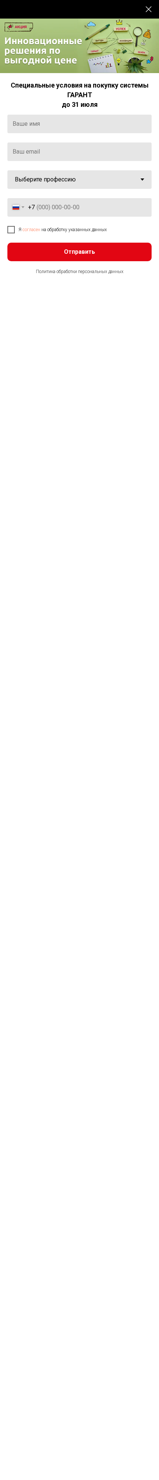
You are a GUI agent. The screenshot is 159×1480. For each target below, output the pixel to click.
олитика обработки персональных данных (81, 271)
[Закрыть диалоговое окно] (148, 9)
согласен (31, 229)
